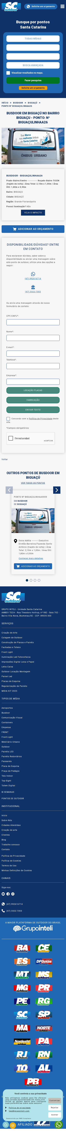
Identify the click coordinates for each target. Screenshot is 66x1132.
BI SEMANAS (8, 792)
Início (5, 103)
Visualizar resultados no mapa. (27, 72)
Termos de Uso (9, 866)
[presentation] (9, 490)
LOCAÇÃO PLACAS (33, 390)
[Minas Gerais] (22, 988)
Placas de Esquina (11, 681)
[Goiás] (43, 961)
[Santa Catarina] (22, 1015)
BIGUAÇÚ (32, 103)
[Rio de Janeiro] (22, 1055)
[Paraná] (43, 988)
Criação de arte (9, 830)
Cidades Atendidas (11, 825)
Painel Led (7, 676)
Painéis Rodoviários (12, 756)
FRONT (5, 732)
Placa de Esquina (10, 766)
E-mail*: (10, 347)
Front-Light (7, 737)
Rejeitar (54, 1108)
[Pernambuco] (22, 1001)
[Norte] (43, 1028)
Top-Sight (6, 781)
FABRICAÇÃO (33, 400)
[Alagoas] (43, 1068)
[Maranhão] (22, 1028)
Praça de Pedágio (11, 771)
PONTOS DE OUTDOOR (13, 798)
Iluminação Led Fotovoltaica (16, 657)
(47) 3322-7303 (33, 292)
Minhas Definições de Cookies (17, 870)
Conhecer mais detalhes (31, 558)
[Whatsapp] (3, 904)
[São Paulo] (43, 1015)
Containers (7, 722)
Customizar (54, 1100)
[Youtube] (3, 894)
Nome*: (10, 332)
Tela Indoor (7, 776)
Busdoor (18, 103)
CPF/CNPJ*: (12, 316)
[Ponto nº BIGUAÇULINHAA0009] (33, 521)
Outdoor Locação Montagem (16, 671)
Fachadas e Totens (11, 647)
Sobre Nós (7, 820)
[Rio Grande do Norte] (43, 1055)
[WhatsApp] (58, 1124)
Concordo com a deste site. (32, 420)
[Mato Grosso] (22, 975)
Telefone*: (11, 360)
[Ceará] (43, 948)
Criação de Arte (9, 633)
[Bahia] (22, 948)
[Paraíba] (33, 1082)
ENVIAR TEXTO (33, 410)
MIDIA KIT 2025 (9, 691)
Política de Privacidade (40, 419)
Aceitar (54, 1115)
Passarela (7, 761)
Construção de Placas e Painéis (18, 642)
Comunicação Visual (12, 718)
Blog (4, 840)
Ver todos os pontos (33, 483)
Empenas (6, 727)
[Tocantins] (22, 1068)
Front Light (7, 652)
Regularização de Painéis (14, 686)
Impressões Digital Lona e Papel (18, 662)
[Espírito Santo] (22, 961)
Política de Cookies (11, 861)
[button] (27, 580)
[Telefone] (3, 911)
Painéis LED (8, 752)
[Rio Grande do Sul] (43, 1001)
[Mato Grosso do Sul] (43, 975)
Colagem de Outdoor (12, 638)
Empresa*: (11, 375)
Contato (6, 849)
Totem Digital (8, 785)
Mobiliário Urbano (11, 742)
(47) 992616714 (33, 279)
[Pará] (43, 1041)
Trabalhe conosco (11, 845)
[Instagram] (12, 894)
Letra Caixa (7, 667)
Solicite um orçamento (43, 6)
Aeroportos (7, 708)
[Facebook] (8, 894)
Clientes (6, 835)
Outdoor (6, 747)
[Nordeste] (22, 1041)
